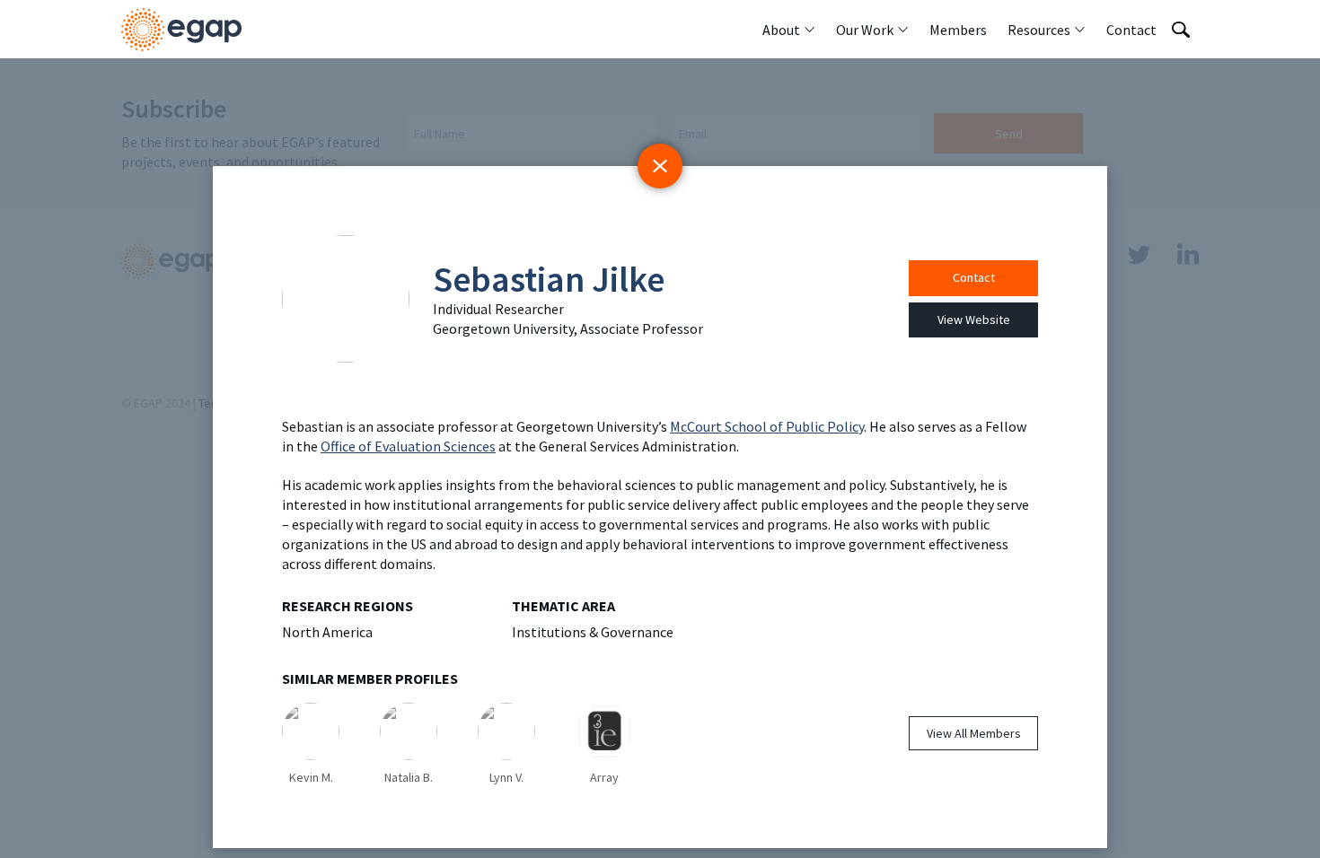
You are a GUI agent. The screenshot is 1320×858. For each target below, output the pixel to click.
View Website (973, 319)
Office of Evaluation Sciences (408, 446)
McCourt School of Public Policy (767, 426)
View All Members (974, 733)
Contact (974, 277)
